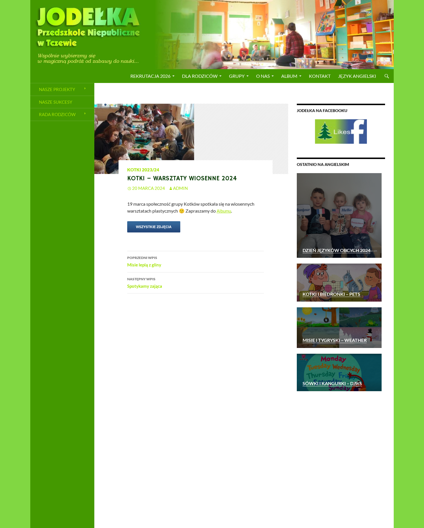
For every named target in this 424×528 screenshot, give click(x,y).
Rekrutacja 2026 (150, 76)
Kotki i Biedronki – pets (331, 294)
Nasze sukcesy (55, 102)
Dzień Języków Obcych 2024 (336, 250)
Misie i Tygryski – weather (335, 340)
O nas (263, 76)
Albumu (224, 210)
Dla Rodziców (199, 76)
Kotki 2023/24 (143, 169)
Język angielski (357, 76)
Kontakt (320, 76)
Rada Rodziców (57, 114)
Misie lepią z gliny (144, 261)
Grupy (237, 76)
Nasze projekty (57, 89)
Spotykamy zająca (144, 283)
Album (289, 76)
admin (180, 188)
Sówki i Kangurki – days (332, 383)
